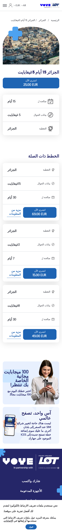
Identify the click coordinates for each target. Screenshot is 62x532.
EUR (18, 5)
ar (24, 5)
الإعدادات (8, 521)
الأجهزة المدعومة (31, 491)
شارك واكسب (31, 481)
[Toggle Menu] (5, 5)
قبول (31, 526)
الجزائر (42, 20)
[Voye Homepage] (49, 5)
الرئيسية (55, 20)
